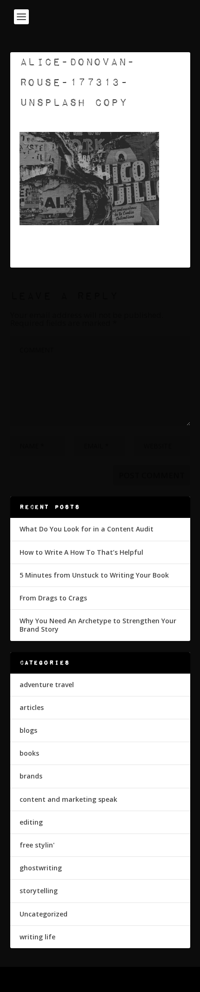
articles (32, 707)
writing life (37, 936)
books (29, 753)
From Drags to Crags (53, 597)
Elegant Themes (80, 979)
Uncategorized (43, 913)
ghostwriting (41, 867)
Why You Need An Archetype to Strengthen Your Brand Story (98, 625)
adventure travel (47, 684)
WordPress (167, 979)
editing (31, 822)
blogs (28, 730)
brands (31, 776)
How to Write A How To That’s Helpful (81, 552)
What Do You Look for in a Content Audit (86, 528)
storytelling (39, 890)
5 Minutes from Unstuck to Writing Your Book (94, 575)
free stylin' (37, 844)
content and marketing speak (68, 799)
